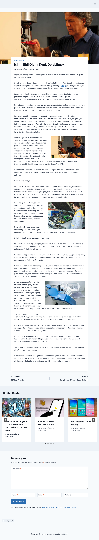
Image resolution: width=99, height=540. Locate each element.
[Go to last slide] (5, 420)
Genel (16, 60)
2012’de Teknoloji (17, 378)
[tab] (45, 443)
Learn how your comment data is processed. (59, 507)
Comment (16, 469)
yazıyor (63, 86)
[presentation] (16, 407)
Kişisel (21, 60)
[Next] (93, 420)
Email (41, 495)
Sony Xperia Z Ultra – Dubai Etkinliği (74, 378)
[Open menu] (95, 3)
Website (68, 495)
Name (15, 495)
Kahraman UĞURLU (22, 69)
